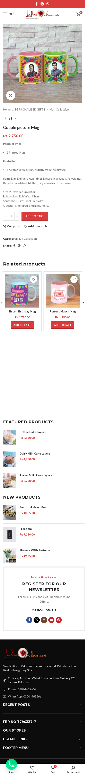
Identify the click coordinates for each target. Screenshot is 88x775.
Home (7, 109)
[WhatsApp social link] (48, 4)
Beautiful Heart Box (33, 507)
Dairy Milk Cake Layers (34, 453)
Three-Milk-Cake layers (35, 475)
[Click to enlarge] (10, 95)
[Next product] (15, 118)
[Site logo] (42, 13)
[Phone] (11, 764)
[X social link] (37, 620)
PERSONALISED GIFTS (30, 109)
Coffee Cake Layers (32, 432)
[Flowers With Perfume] (9, 555)
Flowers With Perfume (34, 550)
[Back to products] (10, 118)
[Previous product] (5, 118)
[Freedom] (9, 534)
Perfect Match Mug (63, 311)
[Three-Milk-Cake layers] (9, 480)
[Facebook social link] (36, 4)
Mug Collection (59, 109)
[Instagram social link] (44, 620)
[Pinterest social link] (42, 4)
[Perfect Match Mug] (63, 291)
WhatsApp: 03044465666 (24, 696)
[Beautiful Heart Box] (9, 512)
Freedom (25, 528)
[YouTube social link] (51, 620)
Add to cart (35, 216)
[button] (22, 325)
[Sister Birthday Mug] (22, 291)
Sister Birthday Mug (22, 311)
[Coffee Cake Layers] (9, 437)
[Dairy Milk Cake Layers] (9, 459)
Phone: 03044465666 (22, 689)
